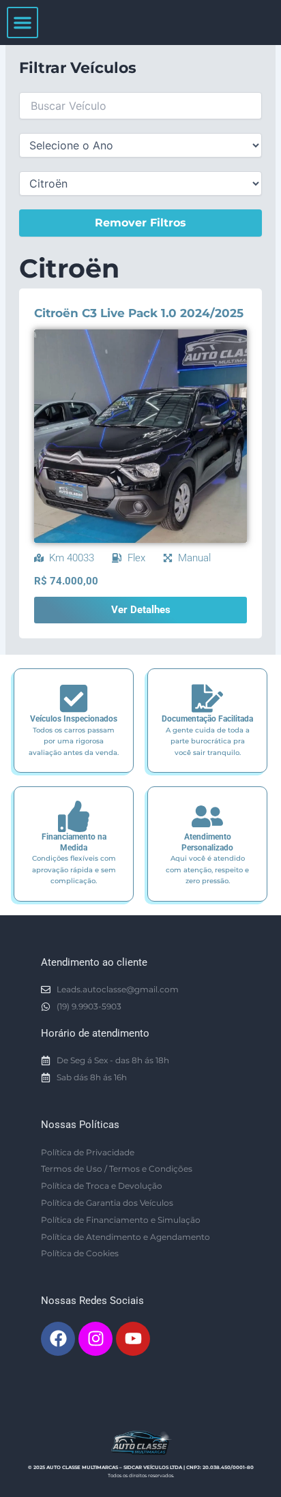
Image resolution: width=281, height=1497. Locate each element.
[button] (22, 22)
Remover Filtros (140, 222)
